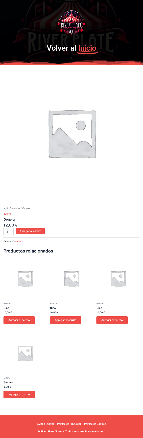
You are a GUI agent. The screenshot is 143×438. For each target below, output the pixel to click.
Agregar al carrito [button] (19, 320)
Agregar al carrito (30, 231)
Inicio (6, 208)
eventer (16, 208)
